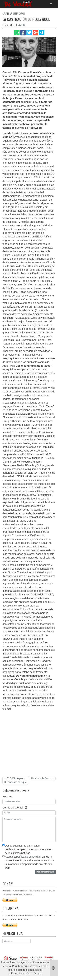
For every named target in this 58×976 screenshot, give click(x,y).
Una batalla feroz (41, 778)
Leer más (24, 973)
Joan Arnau (21, 24)
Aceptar (38, 973)
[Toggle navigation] (51, 4)
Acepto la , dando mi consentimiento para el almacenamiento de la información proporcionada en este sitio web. (29, 862)
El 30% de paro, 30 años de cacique (15, 780)
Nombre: (7, 796)
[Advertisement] (29, 741)
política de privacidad (28, 856)
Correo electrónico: (13, 807)
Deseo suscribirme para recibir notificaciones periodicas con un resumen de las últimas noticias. (28, 849)
